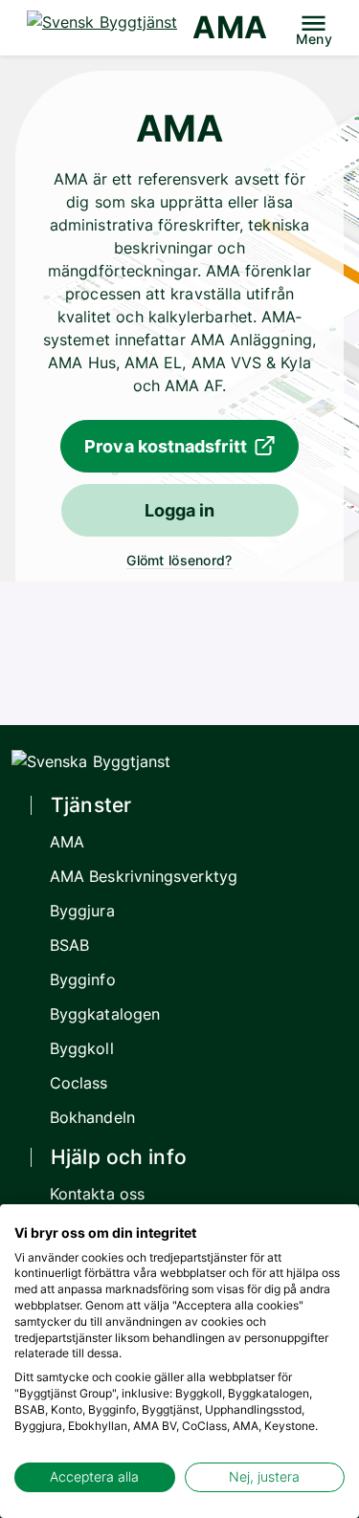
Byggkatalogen (105, 1013)
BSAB (69, 945)
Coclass (79, 1082)
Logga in (180, 510)
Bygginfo (83, 979)
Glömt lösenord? (179, 560)
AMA (229, 27)
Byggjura (82, 910)
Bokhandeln (92, 1117)
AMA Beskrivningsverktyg (143, 876)
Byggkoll (82, 1048)
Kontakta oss (97, 1193)
